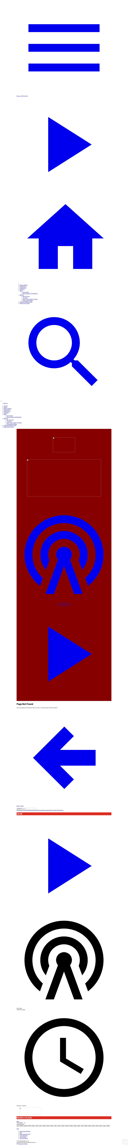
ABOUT (22, 295)
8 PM (33, 1125)
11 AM (67, 1125)
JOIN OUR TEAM (25, 303)
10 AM (71, 1125)
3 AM (97, 1125)
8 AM (78, 1125)
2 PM (55, 1125)
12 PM (62, 1125)
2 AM (100, 1125)
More (18, 1121)
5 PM (44, 1125)
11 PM (21, 1125)
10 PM (25, 1125)
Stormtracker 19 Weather (30, 293)
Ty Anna (25, 298)
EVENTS (22, 289)
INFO (21, 291)
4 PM (48, 1125)
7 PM (36, 1125)
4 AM (93, 1125)
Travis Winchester (28, 300)
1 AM (104, 1125)
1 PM (59, 1125)
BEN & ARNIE (23, 285)
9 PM (29, 1125)
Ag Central (26, 292)
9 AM (75, 1125)
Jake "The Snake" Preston (30, 299)
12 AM (108, 1125)
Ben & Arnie (26, 296)
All (17, 1125)
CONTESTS (23, 286)
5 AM (89, 1125)
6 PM (40, 1125)
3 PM (51, 1125)
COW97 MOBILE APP (26, 302)
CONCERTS (23, 288)
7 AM (82, 1125)
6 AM (86, 1125)
